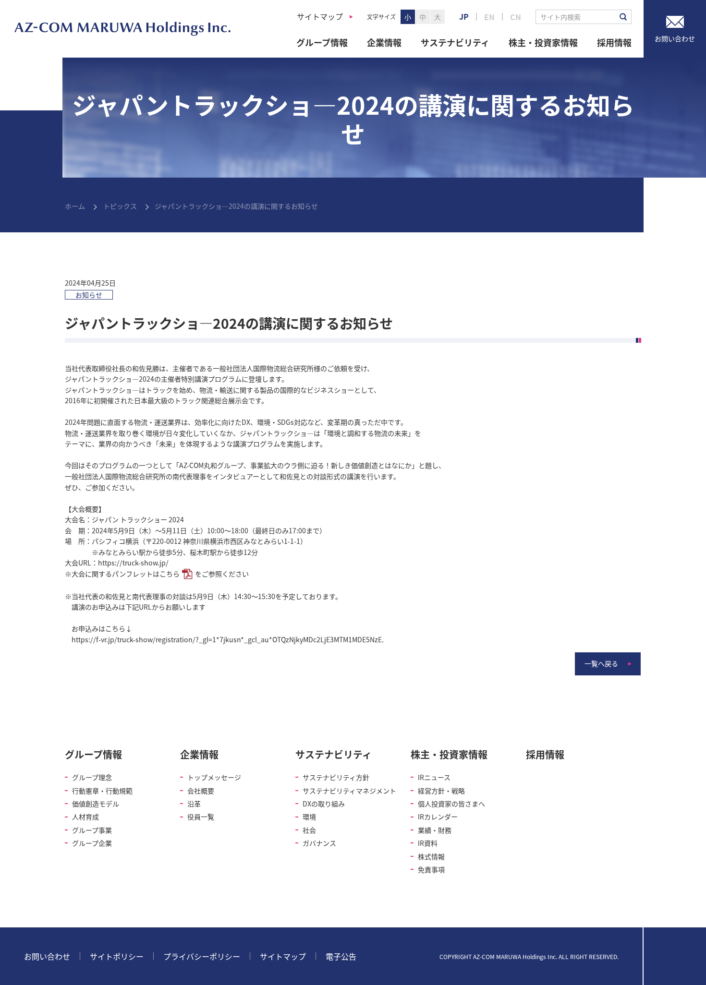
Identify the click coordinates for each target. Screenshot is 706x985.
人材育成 (85, 816)
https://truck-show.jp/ (133, 562)
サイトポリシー (117, 956)
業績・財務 (434, 830)
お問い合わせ (47, 956)
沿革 (194, 803)
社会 (309, 830)
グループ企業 (92, 843)
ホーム (75, 206)
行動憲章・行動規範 (102, 790)
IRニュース (434, 777)
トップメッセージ (214, 777)
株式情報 (431, 856)
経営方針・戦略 (441, 790)
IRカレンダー (438, 816)
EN (489, 17)
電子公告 (341, 956)
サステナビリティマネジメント (349, 790)
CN (515, 17)
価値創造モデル (95, 803)
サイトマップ (320, 16)
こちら (169, 573)
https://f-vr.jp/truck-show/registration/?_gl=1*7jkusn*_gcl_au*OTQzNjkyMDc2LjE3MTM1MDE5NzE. (228, 639)
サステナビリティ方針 (336, 777)
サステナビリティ (455, 42)
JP (464, 16)
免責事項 (431, 869)
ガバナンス (319, 843)
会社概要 (200, 790)
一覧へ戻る (601, 663)
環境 (309, 816)
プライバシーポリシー (201, 956)
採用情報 (614, 42)
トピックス (120, 206)
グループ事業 (92, 830)
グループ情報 (322, 42)
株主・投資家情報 (543, 42)
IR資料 (428, 843)
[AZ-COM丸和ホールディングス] (122, 29)
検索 (623, 17)
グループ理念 (92, 777)
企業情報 (384, 42)
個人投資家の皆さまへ (451, 803)
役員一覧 (200, 816)
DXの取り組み (324, 803)
